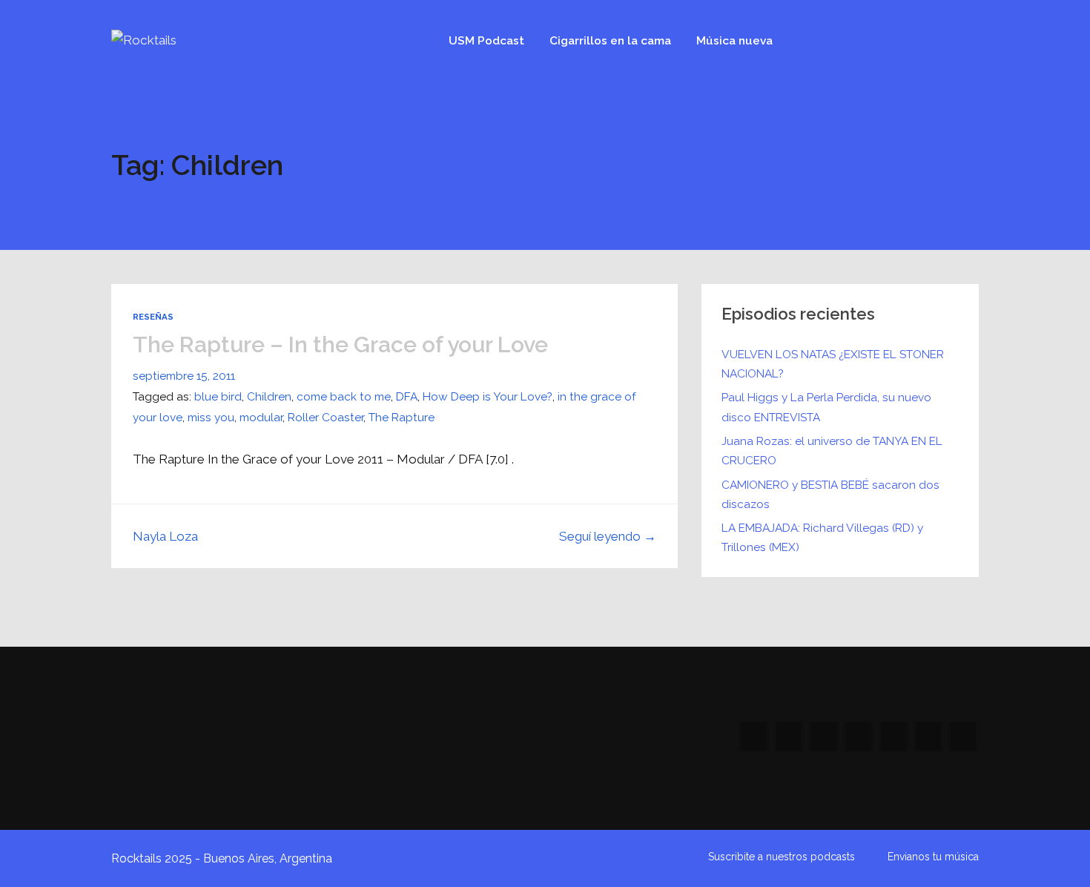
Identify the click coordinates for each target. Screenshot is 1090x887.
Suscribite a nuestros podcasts (781, 857)
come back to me (344, 396)
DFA (406, 396)
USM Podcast (486, 40)
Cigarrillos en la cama (610, 40)
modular (261, 417)
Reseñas (153, 316)
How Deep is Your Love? (487, 396)
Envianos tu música (933, 857)
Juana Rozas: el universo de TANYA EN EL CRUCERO (831, 450)
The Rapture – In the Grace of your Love (340, 344)
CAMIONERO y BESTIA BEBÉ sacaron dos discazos (830, 494)
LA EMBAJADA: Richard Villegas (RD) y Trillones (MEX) (822, 537)
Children (269, 396)
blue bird (218, 396)
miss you (211, 417)
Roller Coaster (325, 417)
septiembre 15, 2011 (184, 376)
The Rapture (402, 417)
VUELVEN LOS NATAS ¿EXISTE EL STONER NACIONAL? (832, 363)
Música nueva (734, 40)
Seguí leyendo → (607, 536)
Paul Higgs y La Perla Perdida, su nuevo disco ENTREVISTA (826, 406)
